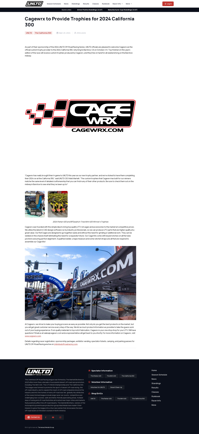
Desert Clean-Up (116, 387)
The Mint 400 (111, 376)
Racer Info (117, 4)
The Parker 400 (96, 376)
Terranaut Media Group (46, 427)
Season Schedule (54, 4)
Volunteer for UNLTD (98, 387)
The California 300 (43, 33)
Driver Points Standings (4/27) (89, 10)
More (128, 4)
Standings (76, 4)
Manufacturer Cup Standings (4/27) (122, 10)
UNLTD (29, 33)
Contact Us (35, 417)
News (66, 4)
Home (154, 370)
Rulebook (105, 4)
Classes (95, 4)
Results (86, 4)
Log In (169, 4)
